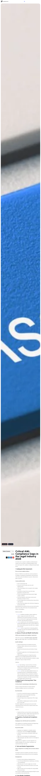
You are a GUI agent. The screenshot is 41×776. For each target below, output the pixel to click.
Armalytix (19, 670)
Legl (18, 622)
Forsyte (18, 614)
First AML (19, 628)
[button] (24, 1)
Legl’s (18, 664)
